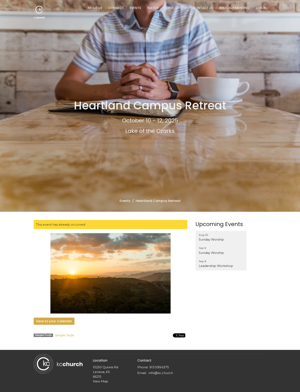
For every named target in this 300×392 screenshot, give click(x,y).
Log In (261, 8)
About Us (94, 8)
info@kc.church (161, 373)
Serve (169, 8)
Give (183, 8)
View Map (100, 381)
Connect (116, 8)
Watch (153, 8)
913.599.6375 (159, 367)
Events (135, 8)
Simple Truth (64, 335)
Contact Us (203, 8)
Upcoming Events (219, 224)
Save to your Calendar (54, 321)
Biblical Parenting (234, 8)
